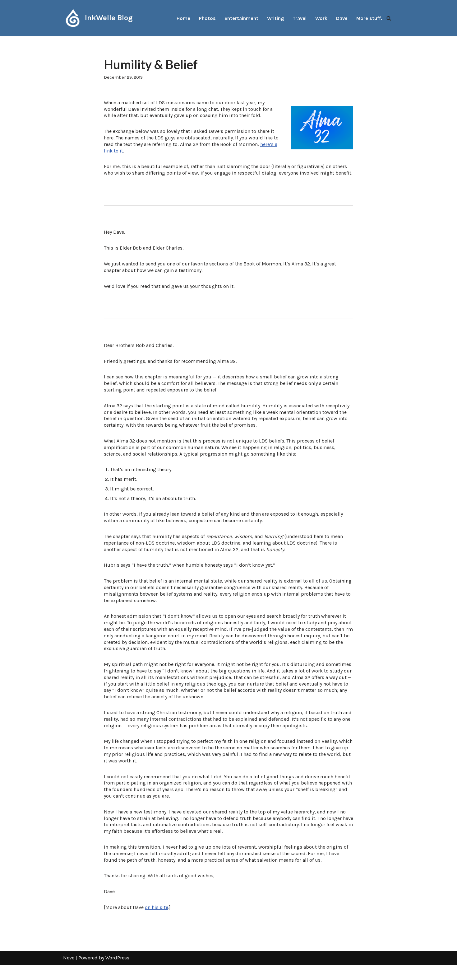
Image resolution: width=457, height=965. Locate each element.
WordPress (117, 958)
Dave (342, 18)
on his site (156, 907)
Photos (207, 18)
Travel (300, 18)
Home (183, 18)
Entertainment (241, 18)
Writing (275, 18)
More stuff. (369, 18)
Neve (68, 958)
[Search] (388, 18)
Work (321, 18)
